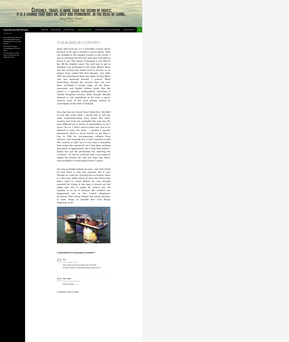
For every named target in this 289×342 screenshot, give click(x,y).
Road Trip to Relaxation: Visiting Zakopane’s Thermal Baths (11, 48)
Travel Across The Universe (15, 29)
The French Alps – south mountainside (107, 29)
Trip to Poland (56, 29)
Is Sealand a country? (84, 29)
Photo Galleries (128, 29)
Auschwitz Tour (69, 29)
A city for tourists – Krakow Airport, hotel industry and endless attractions (11, 55)
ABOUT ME (45, 29)
